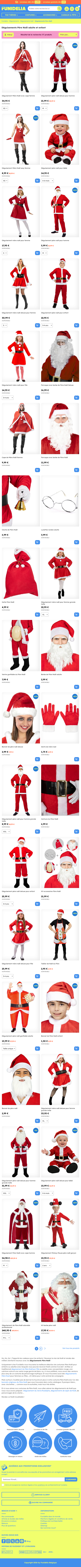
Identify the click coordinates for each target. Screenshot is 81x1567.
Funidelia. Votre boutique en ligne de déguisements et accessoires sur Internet (14, 8)
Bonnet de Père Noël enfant (52, 1036)
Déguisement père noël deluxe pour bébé (57, 1181)
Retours (5, 1523)
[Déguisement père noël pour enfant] (60, 284)
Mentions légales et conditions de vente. (56, 1519)
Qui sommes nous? (48, 1528)
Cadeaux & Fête (68, 15)
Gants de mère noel (48, 747)
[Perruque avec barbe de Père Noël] (60, 428)
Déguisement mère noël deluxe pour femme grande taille (58, 1109)
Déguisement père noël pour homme (55, 240)
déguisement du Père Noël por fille (25, 1369)
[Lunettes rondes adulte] (60, 501)
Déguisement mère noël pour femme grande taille (58, 603)
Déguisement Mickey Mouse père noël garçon (58, 1253)
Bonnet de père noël (9, 1108)
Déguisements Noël (26, 21)
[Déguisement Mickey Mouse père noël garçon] (60, 1224)
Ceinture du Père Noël (49, 819)
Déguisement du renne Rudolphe (36, 1391)
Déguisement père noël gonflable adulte (17, 1036)
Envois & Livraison (9, 1521)
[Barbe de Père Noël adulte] (60, 645)
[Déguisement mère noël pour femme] (21, 211)
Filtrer (9, 35)
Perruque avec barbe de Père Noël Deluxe (57, 385)
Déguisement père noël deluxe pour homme (58, 96)
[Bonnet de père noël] (21, 1079)
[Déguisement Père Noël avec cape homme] (21, 1224)
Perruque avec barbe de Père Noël (54, 457)
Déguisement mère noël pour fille (14, 385)
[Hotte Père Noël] (21, 573)
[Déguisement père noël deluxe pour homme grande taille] (21, 1152)
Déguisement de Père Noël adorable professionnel (16, 1326)
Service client (42, 1495)
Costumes (30, 15)
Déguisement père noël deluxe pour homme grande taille (18, 1182)
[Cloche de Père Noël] (21, 501)
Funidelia (5, 21)
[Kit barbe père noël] (60, 1296)
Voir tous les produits (70, 1348)
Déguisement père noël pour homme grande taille (19, 820)
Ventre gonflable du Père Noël (13, 674)
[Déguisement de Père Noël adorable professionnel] (21, 1296)
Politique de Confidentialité (51, 1521)
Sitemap (43, 1526)
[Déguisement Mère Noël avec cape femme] (21, 67)
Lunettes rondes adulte (50, 530)
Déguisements (14, 21)
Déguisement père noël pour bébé (54, 168)
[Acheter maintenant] (37, 108)
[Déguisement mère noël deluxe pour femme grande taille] (60, 1079)
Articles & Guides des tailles (13, 1519)
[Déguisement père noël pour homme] (60, 211)
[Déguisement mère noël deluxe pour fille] (21, 935)
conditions (41, 1485)
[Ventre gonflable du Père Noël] (21, 645)
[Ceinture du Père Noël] (60, 790)
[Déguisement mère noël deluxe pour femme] (21, 284)
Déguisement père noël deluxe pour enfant (18, 891)
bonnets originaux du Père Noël (14, 1382)
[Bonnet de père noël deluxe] (21, 718)
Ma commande (8, 1516)
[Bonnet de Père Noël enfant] (60, 1007)
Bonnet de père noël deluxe (12, 747)
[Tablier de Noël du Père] (60, 935)
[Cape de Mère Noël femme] (21, 428)
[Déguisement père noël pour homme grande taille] (21, 790)
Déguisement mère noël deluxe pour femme (19, 313)
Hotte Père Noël (8, 602)
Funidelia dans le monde (50, 1516)
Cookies (43, 1523)
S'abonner (71, 1479)
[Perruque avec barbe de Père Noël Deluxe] (60, 356)
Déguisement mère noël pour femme (16, 240)
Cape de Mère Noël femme (12, 457)
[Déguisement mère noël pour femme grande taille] (60, 573)
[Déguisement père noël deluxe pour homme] (60, 67)
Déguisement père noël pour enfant (54, 313)
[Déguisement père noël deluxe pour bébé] (60, 1152)
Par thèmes (10, 15)
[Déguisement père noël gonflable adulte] (21, 1007)
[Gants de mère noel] (60, 718)
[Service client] (72, 9)
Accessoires (49, 15)
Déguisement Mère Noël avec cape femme (18, 96)
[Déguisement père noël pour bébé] (60, 139)
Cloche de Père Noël (10, 530)
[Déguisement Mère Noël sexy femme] (21, 139)
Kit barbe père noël (48, 1325)
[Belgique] (4, 1541)
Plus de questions (9, 1526)
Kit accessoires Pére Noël (51, 891)
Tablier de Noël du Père (50, 964)
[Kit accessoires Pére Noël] (60, 862)
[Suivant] (45, 1348)
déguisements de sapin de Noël (63, 1391)
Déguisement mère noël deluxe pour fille (17, 964)
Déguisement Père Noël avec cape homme (18, 1253)
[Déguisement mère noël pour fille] (21, 356)
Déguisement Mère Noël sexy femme (16, 168)
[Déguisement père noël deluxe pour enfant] (21, 862)
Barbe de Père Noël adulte (51, 674)
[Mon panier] (77, 9)
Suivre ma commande (42, 1502)
